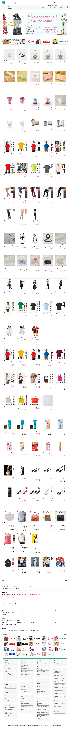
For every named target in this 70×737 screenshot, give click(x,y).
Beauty (55, 709)
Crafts (55, 669)
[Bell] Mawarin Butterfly (60, 60)
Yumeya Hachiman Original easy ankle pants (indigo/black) (21, 569)
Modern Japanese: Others (59, 703)
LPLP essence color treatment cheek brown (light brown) (9, 431)
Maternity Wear (8, 710)
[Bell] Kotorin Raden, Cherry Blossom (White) (9, 61)
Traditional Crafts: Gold (59, 684)
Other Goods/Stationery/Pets (42, 698)
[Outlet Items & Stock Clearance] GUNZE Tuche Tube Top (9, 545)
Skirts (6, 665)
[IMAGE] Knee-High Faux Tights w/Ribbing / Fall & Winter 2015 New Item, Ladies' (35, 221)
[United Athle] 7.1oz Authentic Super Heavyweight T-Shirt (59, 361)
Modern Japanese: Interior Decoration (43, 716)
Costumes (39, 711)
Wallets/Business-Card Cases (42, 664)
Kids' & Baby (56, 663)
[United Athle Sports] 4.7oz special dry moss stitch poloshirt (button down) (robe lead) (35, 153)
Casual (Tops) (24, 698)
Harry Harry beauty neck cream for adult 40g (47, 431)
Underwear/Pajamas (25, 703)
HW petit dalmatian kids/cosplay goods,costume (8, 291)
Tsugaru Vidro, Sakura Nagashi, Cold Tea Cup (9, 128)
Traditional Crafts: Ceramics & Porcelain (58, 674)
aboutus (10, 725)
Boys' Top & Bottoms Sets (26, 673)
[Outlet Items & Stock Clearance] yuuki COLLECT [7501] (47, 523)
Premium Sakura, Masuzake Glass (33, 128)
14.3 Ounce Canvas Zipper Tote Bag (34, 406)
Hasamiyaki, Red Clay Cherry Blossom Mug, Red (47, 107)
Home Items (40, 700)
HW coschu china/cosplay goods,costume (33, 337)
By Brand (39, 704)
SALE (55, 660)
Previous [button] (2, 41)
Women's (6, 660)
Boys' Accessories (25, 674)
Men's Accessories (41, 671)
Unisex (6, 677)
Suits (6, 670)
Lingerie (6, 692)
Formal (6, 671)
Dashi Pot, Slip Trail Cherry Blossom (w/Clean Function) (59, 107)
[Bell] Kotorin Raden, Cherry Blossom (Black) (21, 61)
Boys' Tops (23, 669)
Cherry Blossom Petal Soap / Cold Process (34, 82)
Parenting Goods (8, 715)
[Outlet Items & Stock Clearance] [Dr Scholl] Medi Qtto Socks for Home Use (34, 545)
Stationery (39, 703)
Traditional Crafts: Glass (59, 686)
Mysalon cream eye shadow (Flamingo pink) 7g (48, 453)
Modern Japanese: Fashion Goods (59, 697)
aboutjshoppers (46, 725)
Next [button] (67, 41)
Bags (38, 662)
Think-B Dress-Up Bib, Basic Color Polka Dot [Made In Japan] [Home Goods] (48, 245)
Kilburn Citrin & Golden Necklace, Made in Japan (48, 407)
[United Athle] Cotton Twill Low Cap (34, 384)
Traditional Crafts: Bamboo (59, 677)
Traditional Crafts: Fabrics (59, 682)
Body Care (39, 685)
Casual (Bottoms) (24, 700)
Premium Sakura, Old (47, 128)
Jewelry (39, 668)
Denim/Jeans (7, 668)
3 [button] (37, 37)
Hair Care (39, 686)
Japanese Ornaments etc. (42, 709)
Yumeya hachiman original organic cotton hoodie (47, 569)
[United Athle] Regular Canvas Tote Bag (9, 384)
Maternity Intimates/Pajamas (9, 713)
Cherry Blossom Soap (47, 82)
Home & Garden (57, 706)
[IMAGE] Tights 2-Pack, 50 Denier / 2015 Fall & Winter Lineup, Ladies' (22, 199)
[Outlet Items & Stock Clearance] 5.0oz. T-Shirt (22, 545)
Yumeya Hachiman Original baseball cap (9, 568)
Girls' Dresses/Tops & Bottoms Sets (25, 666)
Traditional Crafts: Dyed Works (59, 680)
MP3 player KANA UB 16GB (22, 498)
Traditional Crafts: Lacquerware (57, 672)
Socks (6, 697)
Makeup (39, 683)
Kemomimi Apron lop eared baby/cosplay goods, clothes (8, 245)
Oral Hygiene (40, 692)
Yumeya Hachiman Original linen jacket (59, 568)
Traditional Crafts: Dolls (59, 687)
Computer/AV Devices (42, 707)
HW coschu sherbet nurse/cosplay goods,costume (21, 337)
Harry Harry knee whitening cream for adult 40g (59, 431)
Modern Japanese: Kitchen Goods (43, 713)
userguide (54, 725)
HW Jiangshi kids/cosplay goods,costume (20, 291)
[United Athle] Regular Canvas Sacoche (22, 384)
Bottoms (55, 662)
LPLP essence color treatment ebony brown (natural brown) (35, 431)
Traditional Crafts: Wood (59, 678)
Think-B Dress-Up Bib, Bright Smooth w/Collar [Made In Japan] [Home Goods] (60, 245)
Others (6, 679)
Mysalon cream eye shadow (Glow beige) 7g (59, 453)
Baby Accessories (8, 709)
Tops (6, 662)
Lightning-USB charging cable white (48, 498)
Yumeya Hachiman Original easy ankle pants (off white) (34, 569)
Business (23, 701)
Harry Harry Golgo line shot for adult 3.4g (9, 452)
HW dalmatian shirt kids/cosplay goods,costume (47, 291)
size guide (59, 725)
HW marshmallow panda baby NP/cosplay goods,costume (22, 245)
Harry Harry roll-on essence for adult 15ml (22, 452)
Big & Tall (23, 707)
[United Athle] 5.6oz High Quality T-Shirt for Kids (9, 313)
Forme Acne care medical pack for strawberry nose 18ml (34, 453)
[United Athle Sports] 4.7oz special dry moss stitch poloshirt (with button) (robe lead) (48, 153)
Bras (6, 689)
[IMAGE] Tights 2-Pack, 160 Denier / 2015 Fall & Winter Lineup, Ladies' (59, 199)
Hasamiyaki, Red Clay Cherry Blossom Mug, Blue (35, 107)
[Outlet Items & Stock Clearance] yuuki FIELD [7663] (60, 523)
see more (66, 580)
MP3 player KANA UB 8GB (34, 498)
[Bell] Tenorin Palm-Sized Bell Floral (34, 60)
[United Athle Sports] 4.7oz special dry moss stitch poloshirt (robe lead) (9, 153)
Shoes (22, 704)
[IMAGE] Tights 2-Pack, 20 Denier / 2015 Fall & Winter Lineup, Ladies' (9, 199)
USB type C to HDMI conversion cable (8, 498)
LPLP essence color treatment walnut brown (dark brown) (22, 431)
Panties (6, 691)
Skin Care (39, 681)
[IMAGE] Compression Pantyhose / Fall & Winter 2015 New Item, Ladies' (22, 221)
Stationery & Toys (57, 711)
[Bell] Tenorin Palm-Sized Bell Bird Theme (47, 60)
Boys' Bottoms (24, 671)
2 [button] (35, 37)
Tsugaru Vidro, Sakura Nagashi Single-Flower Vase (22, 129)
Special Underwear (9, 694)
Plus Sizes (7, 673)
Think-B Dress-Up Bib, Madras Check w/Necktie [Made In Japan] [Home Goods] (22, 267)
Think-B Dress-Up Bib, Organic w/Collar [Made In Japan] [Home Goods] (60, 267)
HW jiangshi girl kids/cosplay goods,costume (33, 291)
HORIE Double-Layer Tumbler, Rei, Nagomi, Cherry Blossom (9, 107)
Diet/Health (39, 688)
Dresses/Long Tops (9, 663)
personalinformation (22, 725)
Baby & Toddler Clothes (10, 707)
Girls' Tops (23, 662)
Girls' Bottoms (24, 663)
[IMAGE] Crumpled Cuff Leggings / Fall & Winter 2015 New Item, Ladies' (9, 221)
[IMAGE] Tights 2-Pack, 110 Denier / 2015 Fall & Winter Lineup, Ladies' (47, 199)
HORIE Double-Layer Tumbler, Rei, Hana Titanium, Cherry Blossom (21, 107)
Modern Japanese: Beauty (59, 702)
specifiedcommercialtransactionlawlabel (33, 725)
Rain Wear (39, 673)
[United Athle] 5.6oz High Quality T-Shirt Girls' (59, 153)
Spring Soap (19, 82)
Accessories (23, 706)
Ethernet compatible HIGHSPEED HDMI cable (34, 477)
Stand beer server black (21, 476)
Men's (22, 696)
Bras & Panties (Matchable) (8, 687)
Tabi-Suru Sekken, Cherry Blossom (8, 82)
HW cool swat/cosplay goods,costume (60, 290)
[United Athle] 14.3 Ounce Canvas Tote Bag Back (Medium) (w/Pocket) (59, 385)
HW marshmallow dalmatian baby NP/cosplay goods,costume (33, 245)
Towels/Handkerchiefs (42, 706)
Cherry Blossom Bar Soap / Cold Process (59, 82)
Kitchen (55, 705)
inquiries (41, 725)
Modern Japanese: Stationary (58, 699)
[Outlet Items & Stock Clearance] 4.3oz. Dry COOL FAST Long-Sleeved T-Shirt (22, 523)
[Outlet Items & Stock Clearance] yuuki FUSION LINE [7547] (34, 523)
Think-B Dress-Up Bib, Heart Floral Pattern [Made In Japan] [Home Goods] (35, 267)
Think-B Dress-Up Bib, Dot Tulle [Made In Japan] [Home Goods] (9, 267)
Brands (38, 689)
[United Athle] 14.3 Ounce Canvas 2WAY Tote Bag (47, 385)
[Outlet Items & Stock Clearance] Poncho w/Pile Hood (9, 523)
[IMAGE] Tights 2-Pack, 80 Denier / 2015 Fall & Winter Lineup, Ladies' (35, 199)
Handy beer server (8, 476)
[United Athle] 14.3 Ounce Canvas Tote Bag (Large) (8, 407)
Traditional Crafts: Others (59, 689)
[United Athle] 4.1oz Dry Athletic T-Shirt (21, 174)
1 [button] (33, 37)
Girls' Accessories (25, 668)
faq (50, 725)
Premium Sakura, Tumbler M (59, 128)
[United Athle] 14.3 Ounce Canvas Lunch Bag (21, 407)
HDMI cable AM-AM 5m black (48, 476)
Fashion (55, 708)
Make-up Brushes (41, 691)
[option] (35, 23)
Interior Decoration (41, 701)
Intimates (6, 684)
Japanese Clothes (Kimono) (8, 675)
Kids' (22, 660)
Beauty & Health (40, 679)
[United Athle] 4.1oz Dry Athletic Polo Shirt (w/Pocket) (60, 175)
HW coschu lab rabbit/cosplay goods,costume (7, 337)
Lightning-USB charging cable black (60, 498)
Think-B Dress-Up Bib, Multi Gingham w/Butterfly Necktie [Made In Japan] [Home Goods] (48, 268)
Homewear (7, 695)
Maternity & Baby (7, 705)
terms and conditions (15, 725)
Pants (6, 667)
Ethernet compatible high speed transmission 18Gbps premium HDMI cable (59, 477)
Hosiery (6, 698)
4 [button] (39, 37)
